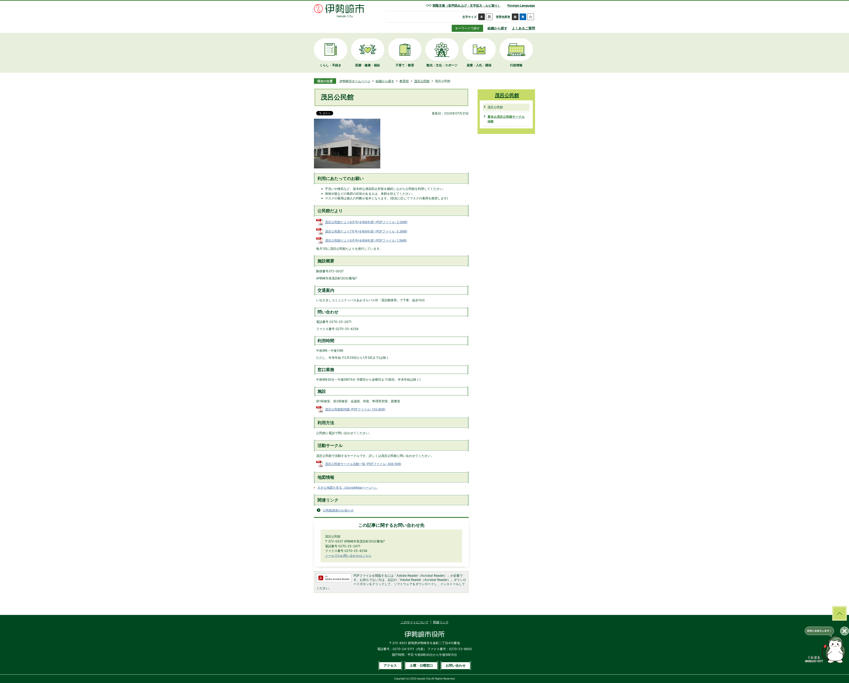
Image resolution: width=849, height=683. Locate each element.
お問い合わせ (456, 666)
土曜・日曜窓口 (421, 666)
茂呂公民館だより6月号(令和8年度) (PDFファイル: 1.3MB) (366, 240)
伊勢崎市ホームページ (354, 81)
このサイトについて (414, 622)
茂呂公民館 (422, 81)
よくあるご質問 (523, 28)
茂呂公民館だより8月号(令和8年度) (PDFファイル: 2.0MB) (366, 222)
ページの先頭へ (839, 613)
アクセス (390, 666)
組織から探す (497, 28)
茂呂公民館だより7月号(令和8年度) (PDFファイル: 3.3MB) (366, 231)
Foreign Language (521, 5)
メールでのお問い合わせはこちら (348, 555)
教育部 (404, 81)
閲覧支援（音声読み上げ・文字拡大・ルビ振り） (467, 5)
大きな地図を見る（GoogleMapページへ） (347, 487)
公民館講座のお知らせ (338, 510)
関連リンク (441, 622)
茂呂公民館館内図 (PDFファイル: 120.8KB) (355, 409)
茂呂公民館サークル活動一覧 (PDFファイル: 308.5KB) (363, 464)
